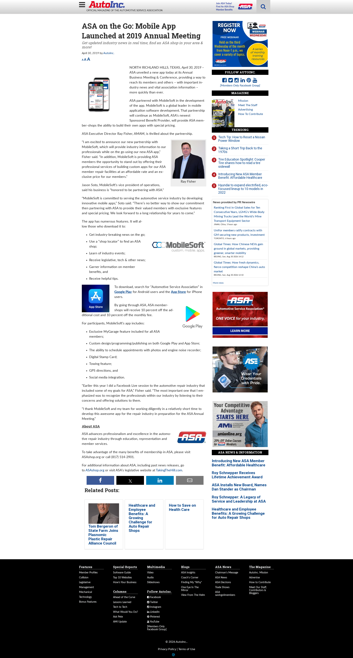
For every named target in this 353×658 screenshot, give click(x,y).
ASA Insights (188, 572)
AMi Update (120, 621)
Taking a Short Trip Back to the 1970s (240, 150)
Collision (83, 577)
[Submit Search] (263, 7)
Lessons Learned (122, 602)
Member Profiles (88, 572)
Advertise (254, 577)
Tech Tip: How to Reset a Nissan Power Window (241, 139)
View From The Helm (193, 595)
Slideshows (153, 582)
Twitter (153, 602)
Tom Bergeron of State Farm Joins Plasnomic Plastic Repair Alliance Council (103, 534)
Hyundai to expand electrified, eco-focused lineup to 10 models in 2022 (243, 188)
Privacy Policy (167, 649)
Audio (150, 577)
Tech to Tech (120, 607)
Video (150, 572)
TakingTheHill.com (169, 470)
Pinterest (154, 617)
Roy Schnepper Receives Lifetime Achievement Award (237, 475)
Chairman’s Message (226, 572)
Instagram (155, 607)
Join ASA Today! (224, 3)
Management (86, 587)
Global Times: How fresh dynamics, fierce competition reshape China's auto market (239, 267)
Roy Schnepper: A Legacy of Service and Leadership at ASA (239, 499)
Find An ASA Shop (225, 7)
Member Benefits (224, 10)
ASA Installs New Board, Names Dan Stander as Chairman (239, 487)
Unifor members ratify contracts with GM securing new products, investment (239, 232)
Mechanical (85, 592)
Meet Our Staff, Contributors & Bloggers (258, 590)
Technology (85, 597)
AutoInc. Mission (258, 572)
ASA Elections (223, 582)
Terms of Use (186, 649)
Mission (243, 100)
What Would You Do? (125, 612)
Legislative (84, 582)
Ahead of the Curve (124, 597)
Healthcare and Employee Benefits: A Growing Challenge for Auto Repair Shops (142, 518)
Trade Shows (222, 587)
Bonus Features (88, 602)
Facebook (155, 597)
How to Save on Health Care (182, 507)
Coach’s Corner (189, 577)
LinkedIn (154, 612)
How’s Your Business (124, 582)
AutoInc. (106, 4)
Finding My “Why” (191, 582)
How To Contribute (250, 114)
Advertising (245, 109)
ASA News (221, 577)
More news (218, 283)
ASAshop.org (94, 470)
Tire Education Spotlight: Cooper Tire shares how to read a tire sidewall (241, 162)
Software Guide (122, 572)
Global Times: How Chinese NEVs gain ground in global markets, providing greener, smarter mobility (238, 249)
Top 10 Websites (122, 577)
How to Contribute (260, 582)
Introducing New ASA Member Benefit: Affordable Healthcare (240, 176)
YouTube (154, 621)
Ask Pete (118, 617)
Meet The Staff (247, 105)
